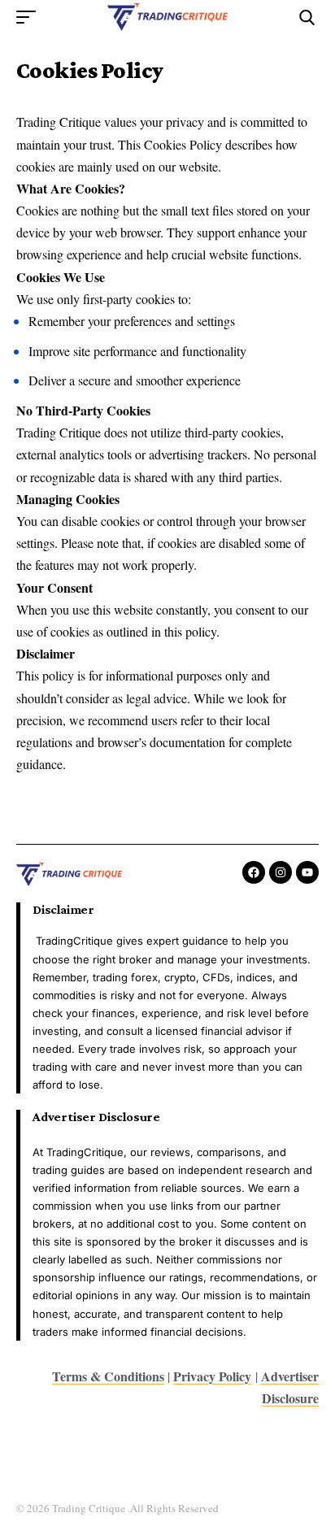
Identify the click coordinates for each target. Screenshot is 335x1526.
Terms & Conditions (108, 1376)
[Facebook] (253, 872)
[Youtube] (307, 872)
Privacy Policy (212, 1376)
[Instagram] (280, 872)
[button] (30, 17)
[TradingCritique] (167, 16)
